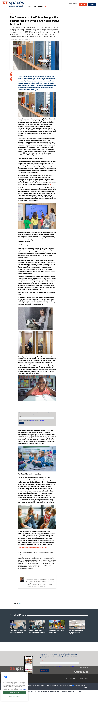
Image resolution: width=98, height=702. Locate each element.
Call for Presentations (40, 692)
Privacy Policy (23, 689)
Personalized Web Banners (71, 692)
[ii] (50, 184)
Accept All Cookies (14, 692)
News (11, 14)
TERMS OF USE (79, 685)
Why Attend (54, 692)
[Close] (26, 674)
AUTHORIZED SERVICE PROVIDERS (31, 685)
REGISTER (82, 4)
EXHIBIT (92, 4)
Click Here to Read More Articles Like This (32, 547)
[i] (38, 172)
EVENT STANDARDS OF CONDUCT (50, 685)
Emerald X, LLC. (74, 678)
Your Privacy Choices (65, 685)
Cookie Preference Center (15, 696)
